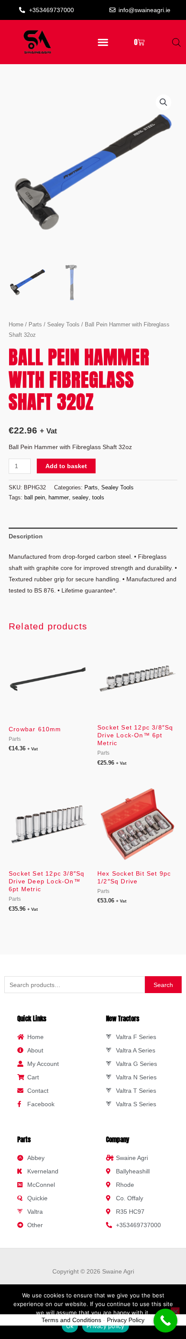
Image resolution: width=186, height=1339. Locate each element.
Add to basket (66, 466)
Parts (35, 324)
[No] (175, 1311)
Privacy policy (106, 1326)
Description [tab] (26, 536)
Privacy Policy (125, 1319)
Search (163, 984)
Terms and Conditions (71, 1319)
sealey (80, 498)
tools (98, 498)
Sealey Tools (63, 324)
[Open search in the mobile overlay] (176, 42)
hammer (58, 498)
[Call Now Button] (165, 1320)
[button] (103, 42)
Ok (70, 1326)
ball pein (34, 498)
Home (16, 324)
